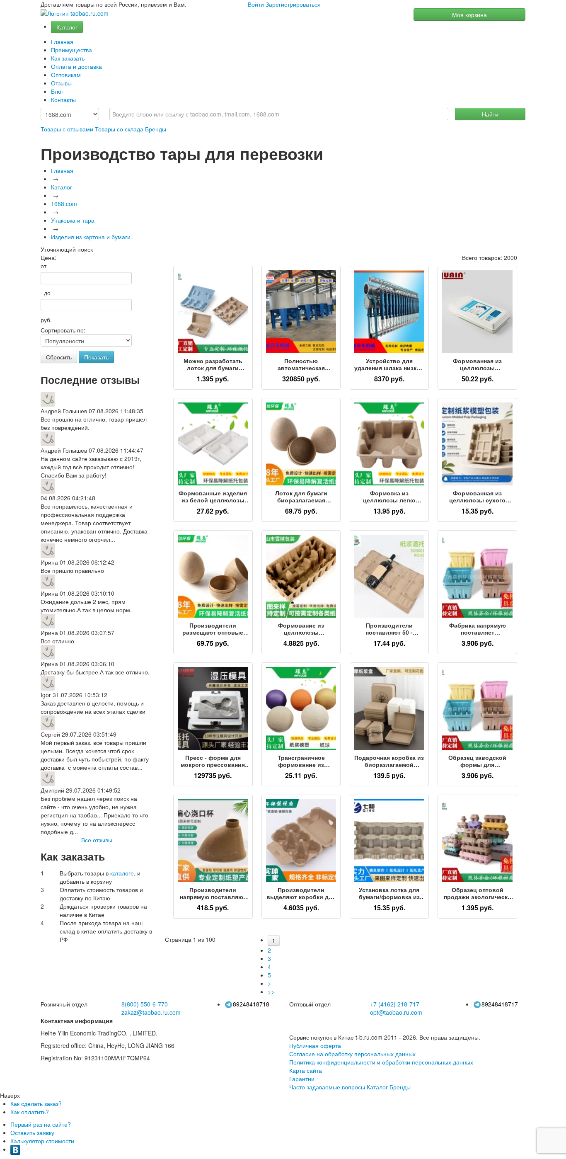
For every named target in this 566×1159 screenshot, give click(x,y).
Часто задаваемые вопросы (327, 1087)
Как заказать (68, 58)
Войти (256, 4)
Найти (490, 114)
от (43, 266)
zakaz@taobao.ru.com (151, 1012)
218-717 (394, 1004)
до (46, 293)
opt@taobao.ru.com (396, 1012)
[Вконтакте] (15, 1149)
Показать (96, 357)
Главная (62, 41)
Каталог (66, 27)
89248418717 (499, 1004)
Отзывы (61, 83)
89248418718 (251, 1004)
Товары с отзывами (67, 129)
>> (271, 991)
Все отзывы (96, 840)
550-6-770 (144, 1004)
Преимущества (71, 50)
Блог (57, 91)
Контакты (63, 99)
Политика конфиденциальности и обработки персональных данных (381, 1062)
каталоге (122, 873)
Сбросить (59, 357)
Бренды (155, 129)
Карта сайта (305, 1070)
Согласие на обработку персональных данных (352, 1054)
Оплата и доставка (76, 66)
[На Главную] (75, 13)
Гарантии (301, 1078)
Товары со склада (119, 129)
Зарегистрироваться (293, 4)
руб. (46, 319)
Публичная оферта (315, 1045)
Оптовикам (66, 74)
